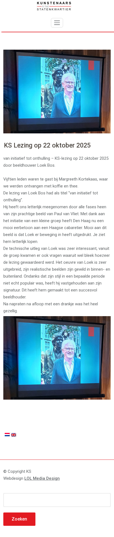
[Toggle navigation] (57, 22)
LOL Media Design (42, 478)
